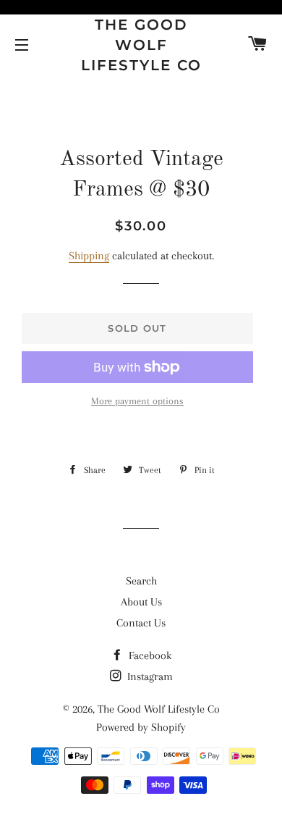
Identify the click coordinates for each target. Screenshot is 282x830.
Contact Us (141, 622)
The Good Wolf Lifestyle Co (141, 45)
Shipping (89, 255)
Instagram (148, 676)
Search (141, 580)
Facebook (148, 655)
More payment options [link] (137, 400)
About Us (141, 601)
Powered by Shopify (141, 727)
